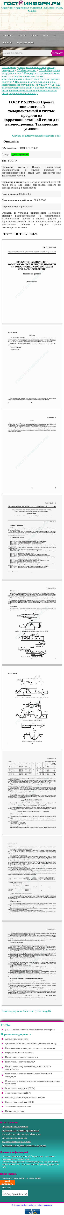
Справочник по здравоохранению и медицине (24, 1145)
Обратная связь (25, 42)
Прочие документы (14, 1111)
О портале (8, 35)
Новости (7, 42)
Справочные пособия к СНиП (19, 1102)
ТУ (55, 35)
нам (14, 1161)
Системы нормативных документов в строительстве (30, 1048)
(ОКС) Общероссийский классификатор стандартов (30, 1029)
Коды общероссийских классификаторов (21, 1134)
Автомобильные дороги (16, 1039)
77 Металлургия (26, 70)
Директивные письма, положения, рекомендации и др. (31, 1043)
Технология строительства (18, 1106)
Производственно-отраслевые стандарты (25, 1097)
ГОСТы (22, 35)
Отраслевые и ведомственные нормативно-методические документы (32, 1082)
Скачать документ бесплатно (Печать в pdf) (36, 135)
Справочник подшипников (14, 1138)
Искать (57, 53)
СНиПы (34, 35)
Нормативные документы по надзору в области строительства (28, 1067)
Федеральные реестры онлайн (16, 1141)
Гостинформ (9, 67)
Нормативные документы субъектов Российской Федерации (28, 1075)
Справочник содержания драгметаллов (20, 1130)
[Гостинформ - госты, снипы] (32, 5)
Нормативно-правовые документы (21, 1057)
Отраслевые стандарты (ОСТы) (20, 1088)
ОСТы (45, 35)
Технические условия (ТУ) (18, 1093)
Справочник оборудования (15, 1126)
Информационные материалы (19, 1052)
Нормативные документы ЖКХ (20, 1061)
